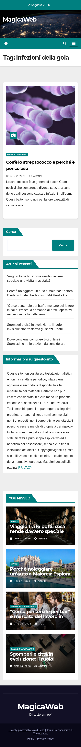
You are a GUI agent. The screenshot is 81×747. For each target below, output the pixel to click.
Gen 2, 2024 (18, 176)
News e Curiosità (17, 154)
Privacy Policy (45, 738)
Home (30, 738)
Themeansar (40, 733)
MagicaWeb (20, 19)
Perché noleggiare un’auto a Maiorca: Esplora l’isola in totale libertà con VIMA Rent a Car (40, 576)
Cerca (11, 232)
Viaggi (14, 521)
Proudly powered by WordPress (27, 730)
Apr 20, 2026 (22, 666)
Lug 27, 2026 (22, 538)
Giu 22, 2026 (22, 581)
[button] (64, 43)
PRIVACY (25, 467)
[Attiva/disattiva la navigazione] (73, 43)
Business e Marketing (23, 606)
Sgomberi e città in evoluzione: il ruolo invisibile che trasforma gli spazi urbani (40, 661)
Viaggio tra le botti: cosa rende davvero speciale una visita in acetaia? (37, 531)
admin (37, 176)
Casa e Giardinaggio (22, 649)
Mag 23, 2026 (22, 623)
